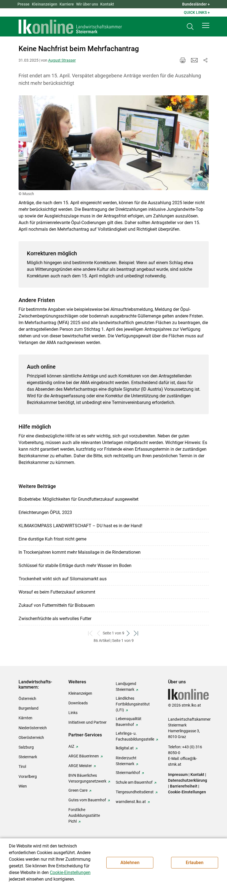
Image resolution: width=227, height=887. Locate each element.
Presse (23, 4)
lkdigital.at (125, 748)
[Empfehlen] (194, 60)
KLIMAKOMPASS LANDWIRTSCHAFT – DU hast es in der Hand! (80, 525)
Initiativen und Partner (87, 722)
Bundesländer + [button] (196, 4)
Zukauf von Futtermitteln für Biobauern (57, 605)
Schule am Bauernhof (134, 782)
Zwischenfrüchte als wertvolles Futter (55, 618)
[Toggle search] (190, 26)
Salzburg (26, 747)
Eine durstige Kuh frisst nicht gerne (52, 539)
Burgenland (28, 708)
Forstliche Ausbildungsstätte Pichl (84, 815)
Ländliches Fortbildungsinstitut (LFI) (133, 704)
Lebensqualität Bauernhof (128, 722)
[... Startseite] (70, 26)
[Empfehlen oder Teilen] (205, 60)
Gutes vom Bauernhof (87, 800)
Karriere (67, 4)
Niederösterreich (33, 728)
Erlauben (194, 862)
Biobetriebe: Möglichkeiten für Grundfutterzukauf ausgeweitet (78, 499)
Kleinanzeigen (44, 4)
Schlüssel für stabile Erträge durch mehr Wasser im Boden (75, 565)
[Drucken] (182, 60)
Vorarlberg (28, 776)
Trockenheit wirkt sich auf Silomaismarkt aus (63, 578)
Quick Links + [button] (197, 12)
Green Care (77, 790)
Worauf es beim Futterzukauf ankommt (57, 592)
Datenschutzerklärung (187, 780)
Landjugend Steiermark (126, 686)
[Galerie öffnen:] (114, 142)
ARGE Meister (80, 765)
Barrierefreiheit (183, 786)
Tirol (22, 766)
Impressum (178, 774)
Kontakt (107, 4)
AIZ (71, 746)
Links (73, 712)
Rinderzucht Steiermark (126, 761)
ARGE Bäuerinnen (83, 756)
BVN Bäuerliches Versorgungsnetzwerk (87, 778)
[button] (205, 25)
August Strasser (62, 60)
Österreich (27, 698)
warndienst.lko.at (131, 801)
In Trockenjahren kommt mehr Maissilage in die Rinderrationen (80, 552)
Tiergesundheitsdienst (135, 792)
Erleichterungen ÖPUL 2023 (45, 512)
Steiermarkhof (128, 772)
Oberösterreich (31, 737)
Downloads (78, 703)
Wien (23, 786)
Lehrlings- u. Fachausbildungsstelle (135, 736)
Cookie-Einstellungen (187, 792)
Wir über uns (87, 4)
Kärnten (25, 718)
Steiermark (28, 757)
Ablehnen (130, 862)
